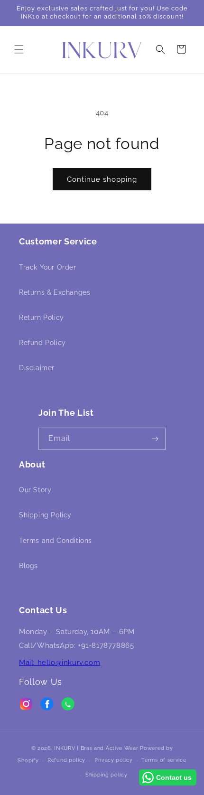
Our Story (35, 490)
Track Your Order (47, 267)
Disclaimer (37, 368)
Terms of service (163, 760)
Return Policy (41, 317)
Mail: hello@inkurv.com (59, 662)
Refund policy (66, 760)
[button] (19, 49)
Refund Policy (42, 342)
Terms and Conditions (55, 540)
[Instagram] (26, 706)
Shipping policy (106, 775)
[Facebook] (47, 706)
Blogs (28, 566)
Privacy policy (113, 760)
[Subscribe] (154, 439)
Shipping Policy (45, 515)
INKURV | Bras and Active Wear (96, 748)
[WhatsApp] (68, 706)
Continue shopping (102, 179)
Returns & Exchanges (54, 292)
